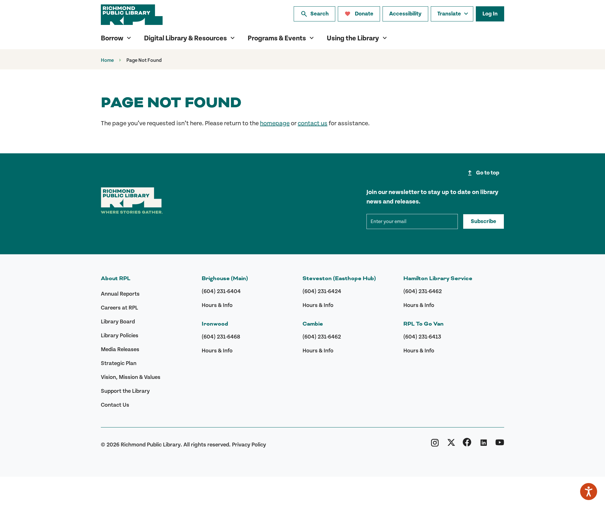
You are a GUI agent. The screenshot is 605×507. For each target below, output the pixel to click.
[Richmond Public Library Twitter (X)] (451, 444)
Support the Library (125, 391)
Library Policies (119, 336)
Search (314, 13)
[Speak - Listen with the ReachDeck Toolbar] (588, 491)
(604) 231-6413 (422, 337)
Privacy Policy (249, 445)
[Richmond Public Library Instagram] (435, 444)
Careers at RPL (119, 308)
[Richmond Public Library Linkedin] (483, 444)
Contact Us (115, 405)
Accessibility (405, 14)
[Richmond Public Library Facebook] (467, 444)
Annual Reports (120, 294)
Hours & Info (217, 305)
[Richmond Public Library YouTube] (499, 444)
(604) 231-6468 (221, 337)
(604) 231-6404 (221, 291)
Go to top (482, 172)
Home (107, 60)
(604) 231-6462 (321, 337)
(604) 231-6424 (321, 291)
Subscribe (483, 221)
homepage (275, 123)
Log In (490, 14)
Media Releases (120, 349)
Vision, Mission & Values (130, 377)
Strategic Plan (118, 363)
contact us (312, 123)
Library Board (118, 322)
